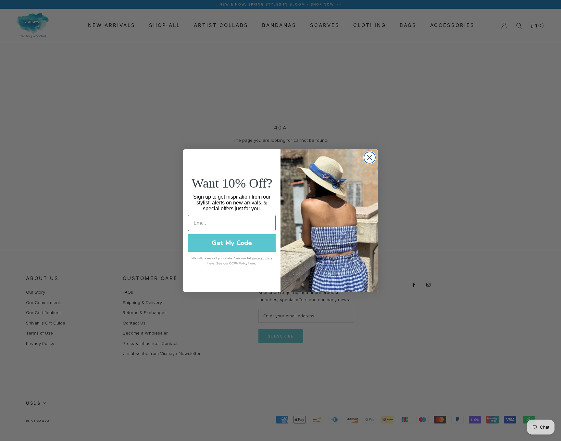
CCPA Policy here (242, 263)
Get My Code (232, 243)
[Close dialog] (369, 157)
